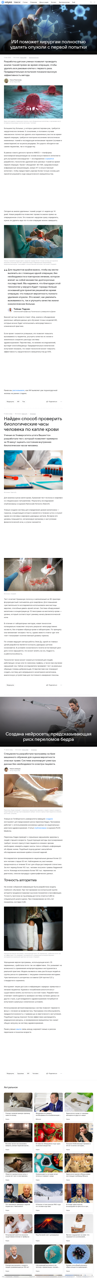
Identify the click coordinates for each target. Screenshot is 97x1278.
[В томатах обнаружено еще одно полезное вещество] (48, 1137)
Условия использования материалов (46, 1276)
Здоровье (33, 414)
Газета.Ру (24, 414)
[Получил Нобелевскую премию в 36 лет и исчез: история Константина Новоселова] (79, 1137)
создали (49, 819)
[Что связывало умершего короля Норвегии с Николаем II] (18, 1198)
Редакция (32, 1276)
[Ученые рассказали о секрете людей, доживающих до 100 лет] (18, 1259)
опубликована (40, 828)
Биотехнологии (34, 57)
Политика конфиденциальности (85, 1276)
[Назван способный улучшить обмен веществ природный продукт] (79, 1259)
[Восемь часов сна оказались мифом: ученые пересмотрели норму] (18, 1137)
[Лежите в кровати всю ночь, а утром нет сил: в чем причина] (18, 1167)
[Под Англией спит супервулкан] (48, 1228)
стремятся (49, 159)
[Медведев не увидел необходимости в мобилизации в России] (48, 1107)
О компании (9, 1276)
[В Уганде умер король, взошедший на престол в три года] (79, 1198)
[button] (33, 102)
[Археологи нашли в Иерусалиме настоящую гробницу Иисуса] (79, 1167)
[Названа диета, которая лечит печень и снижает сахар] (48, 1167)
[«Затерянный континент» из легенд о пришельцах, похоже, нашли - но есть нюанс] (48, 1259)
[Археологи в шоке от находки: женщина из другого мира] (79, 1107)
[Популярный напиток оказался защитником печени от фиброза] (18, 1228)
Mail (3, 1276)
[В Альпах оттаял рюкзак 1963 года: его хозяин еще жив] (48, 1198)
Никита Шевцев (15, 768)
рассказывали (19, 390)
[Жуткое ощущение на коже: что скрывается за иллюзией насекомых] (79, 1228)
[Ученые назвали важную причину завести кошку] (18, 1107)
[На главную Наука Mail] (8, 2)
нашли (18, 1029)
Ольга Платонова (16, 80)
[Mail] (3, 2)
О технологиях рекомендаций (66, 1276)
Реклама (16, 1276)
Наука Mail (23, 57)
